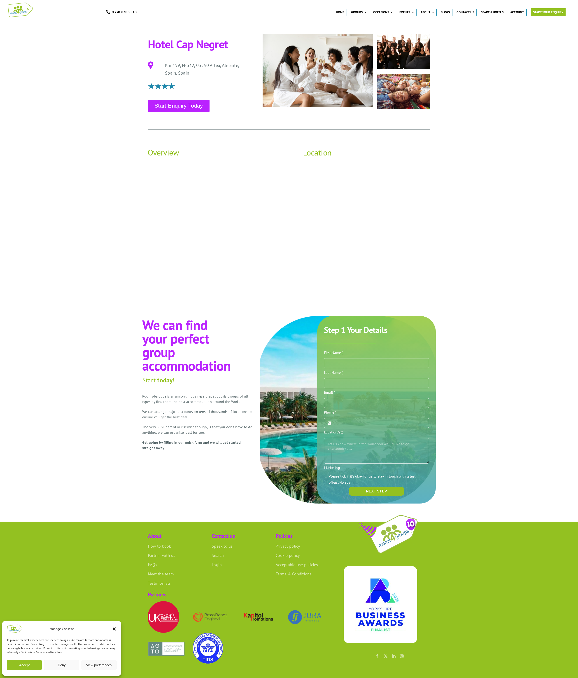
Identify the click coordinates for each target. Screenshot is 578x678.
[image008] (390, 514)
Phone (330, 412)
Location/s (333, 432)
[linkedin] (394, 656)
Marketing (332, 467)
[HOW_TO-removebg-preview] (210, 609)
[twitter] (385, 656)
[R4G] (20, 4)
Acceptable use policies (297, 564)
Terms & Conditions (293, 574)
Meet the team (161, 574)
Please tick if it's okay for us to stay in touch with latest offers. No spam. (372, 479)
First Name (333, 352)
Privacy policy (288, 546)
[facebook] (377, 656)
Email (330, 392)
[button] (114, 629)
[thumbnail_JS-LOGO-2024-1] (304, 612)
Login (217, 564)
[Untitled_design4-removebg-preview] (258, 613)
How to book (159, 546)
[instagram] (402, 656)
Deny (62, 665)
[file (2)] (166, 639)
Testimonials (159, 583)
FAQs (152, 564)
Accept (24, 665)
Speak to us (222, 546)
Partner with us (161, 555)
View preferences (99, 665)
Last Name (333, 372)
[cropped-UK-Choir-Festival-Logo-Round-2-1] (163, 603)
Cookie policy (288, 555)
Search (218, 555)
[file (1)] (208, 634)
